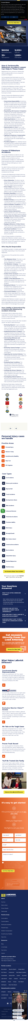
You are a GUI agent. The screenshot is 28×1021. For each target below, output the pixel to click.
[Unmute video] (19, 1004)
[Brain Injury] (3, 527)
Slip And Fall (9, 488)
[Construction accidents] (3, 544)
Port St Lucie (23, 978)
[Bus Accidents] (3, 550)
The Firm (3, 902)
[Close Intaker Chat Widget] (27, 991)
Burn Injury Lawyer (11, 539)
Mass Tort (8, 460)
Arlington (3, 991)
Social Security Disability (12, 456)
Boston (9, 991)
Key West (24, 975)
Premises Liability (10, 522)
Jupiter (18, 975)
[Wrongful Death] (3, 533)
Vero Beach (21, 981)
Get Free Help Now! (8, 870)
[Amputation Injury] (3, 555)
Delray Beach (21, 969)
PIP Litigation (9, 465)
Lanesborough (4, 994)
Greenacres (11, 972)
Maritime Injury (10, 566)
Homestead (4, 975)
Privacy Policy (5, 1011)
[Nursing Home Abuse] (3, 499)
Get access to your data (7, 1016)
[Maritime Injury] (3, 566)
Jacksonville (12, 975)
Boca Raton (4, 969)
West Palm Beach (13, 984)
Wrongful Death (10, 533)
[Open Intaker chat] (14, 1020)
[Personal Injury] (3, 447)
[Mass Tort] (3, 460)
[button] (11, 428)
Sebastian (3, 981)
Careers (3, 953)
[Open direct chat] (25, 991)
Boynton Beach (12, 969)
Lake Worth (4, 978)
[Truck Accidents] (3, 494)
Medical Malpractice (11, 561)
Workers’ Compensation (6, 930)
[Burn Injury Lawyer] (3, 538)
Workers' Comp (10, 451)
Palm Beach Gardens (21, 972)
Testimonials (4, 911)
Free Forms (4, 950)
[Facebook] (7, 1003)
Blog (2, 944)
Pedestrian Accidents (12, 516)
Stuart (9, 981)
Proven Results (4, 908)
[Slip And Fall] (3, 488)
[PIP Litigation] (3, 465)
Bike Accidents (10, 505)
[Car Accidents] (3, 477)
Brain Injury (9, 527)
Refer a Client (4, 905)
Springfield (3, 998)
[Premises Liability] (3, 522)
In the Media (4, 947)
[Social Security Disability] (3, 456)
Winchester (11, 998)
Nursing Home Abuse (11, 500)
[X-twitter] (11, 1003)
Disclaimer (4, 1014)
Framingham (16, 991)
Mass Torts (3, 937)
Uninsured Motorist (11, 511)
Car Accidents (10, 477)
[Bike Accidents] (3, 505)
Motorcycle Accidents (12, 483)
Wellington (4, 984)
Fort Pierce (4, 972)
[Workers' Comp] (3, 451)
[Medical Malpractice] (3, 561)
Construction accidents (12, 544)
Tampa (14, 981)
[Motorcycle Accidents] (3, 483)
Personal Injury (9, 447)
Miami (10, 978)
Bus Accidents (10, 550)
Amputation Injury (11, 555)
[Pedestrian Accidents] (3, 516)
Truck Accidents (10, 494)
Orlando (16, 978)
